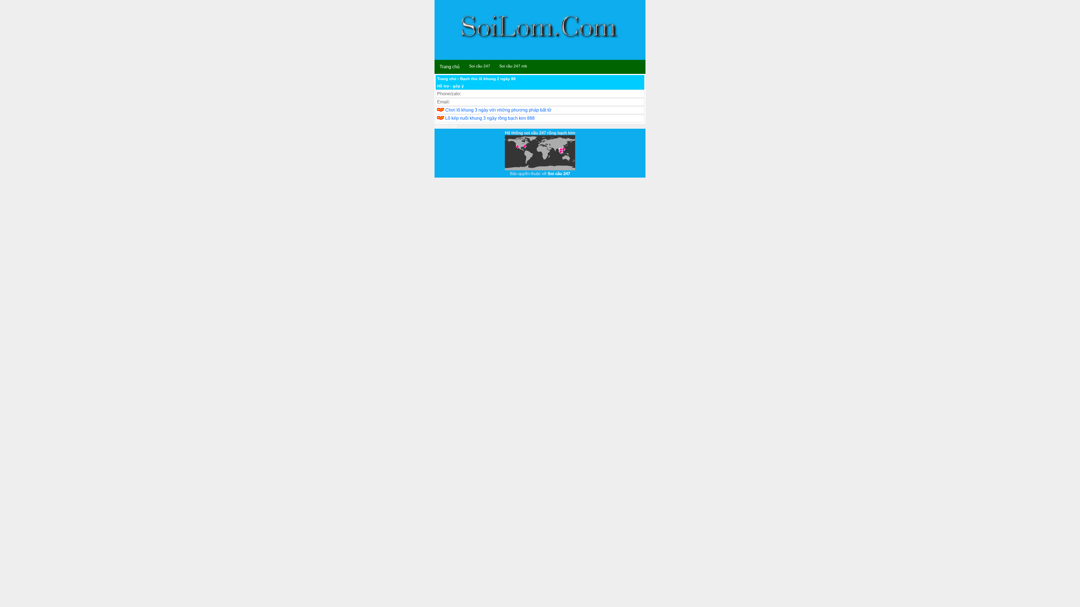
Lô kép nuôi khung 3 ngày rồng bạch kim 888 (490, 118)
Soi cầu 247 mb (513, 66)
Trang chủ (450, 66)
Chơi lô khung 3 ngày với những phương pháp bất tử (498, 110)
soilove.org (445, 126)
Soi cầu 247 (479, 66)
